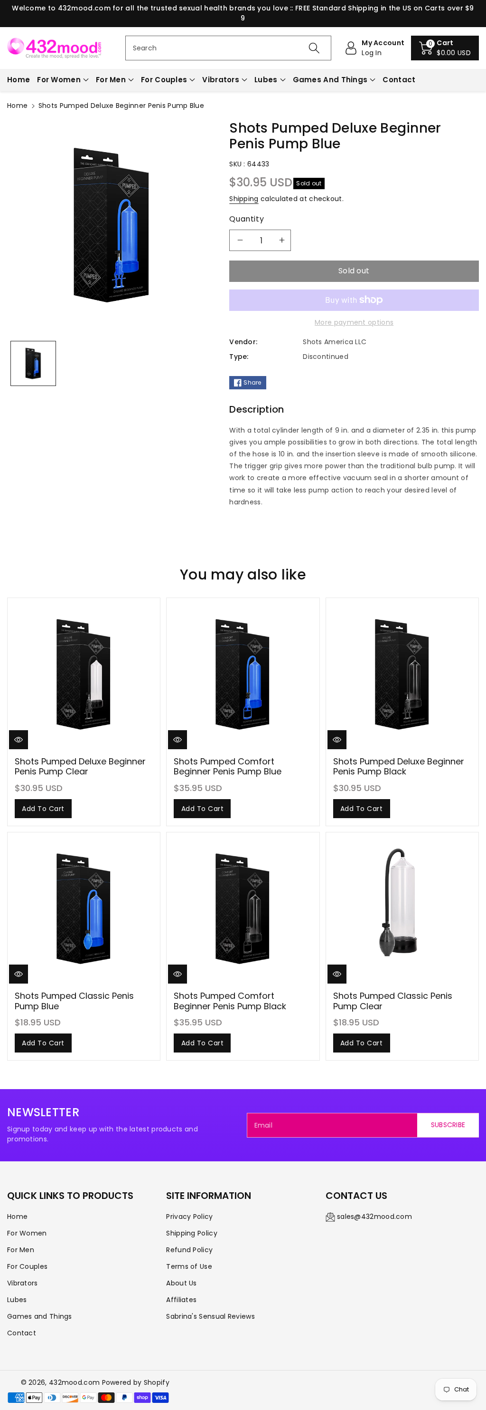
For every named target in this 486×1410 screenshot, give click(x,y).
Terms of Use (189, 1266)
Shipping (243, 198)
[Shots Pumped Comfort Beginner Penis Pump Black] (243, 909)
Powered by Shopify (135, 1382)
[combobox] (228, 48)
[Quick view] (18, 739)
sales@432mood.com (374, 1216)
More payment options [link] (354, 322)
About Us (181, 1283)
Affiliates (181, 1299)
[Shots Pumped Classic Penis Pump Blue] (84, 909)
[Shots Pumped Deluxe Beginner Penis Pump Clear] (84, 674)
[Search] (314, 48)
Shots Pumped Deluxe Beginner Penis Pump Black (398, 766)
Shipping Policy (191, 1233)
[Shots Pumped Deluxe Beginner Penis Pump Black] (402, 674)
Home (17, 105)
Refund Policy (189, 1250)
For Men (111, 80)
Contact (21, 1333)
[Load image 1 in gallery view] (33, 363)
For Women (59, 80)
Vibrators (220, 80)
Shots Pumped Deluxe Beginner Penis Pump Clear (80, 766)
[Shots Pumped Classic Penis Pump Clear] (402, 909)
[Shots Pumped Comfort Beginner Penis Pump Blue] (243, 674)
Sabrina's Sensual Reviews (210, 1316)
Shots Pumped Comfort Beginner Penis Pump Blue (227, 766)
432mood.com (74, 1382)
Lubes (266, 80)
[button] (445, 48)
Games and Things (330, 80)
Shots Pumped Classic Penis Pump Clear (392, 1001)
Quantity (246, 218)
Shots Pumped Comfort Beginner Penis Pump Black (230, 1001)
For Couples (164, 80)
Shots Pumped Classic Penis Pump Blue (74, 1001)
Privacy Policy (189, 1216)
